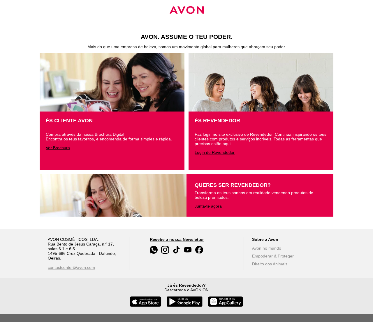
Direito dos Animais (269, 264)
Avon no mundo (266, 248)
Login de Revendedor (215, 152)
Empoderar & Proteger (273, 256)
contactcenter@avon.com (71, 267)
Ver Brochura (58, 147)
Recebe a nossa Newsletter (177, 239)
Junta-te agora (208, 206)
